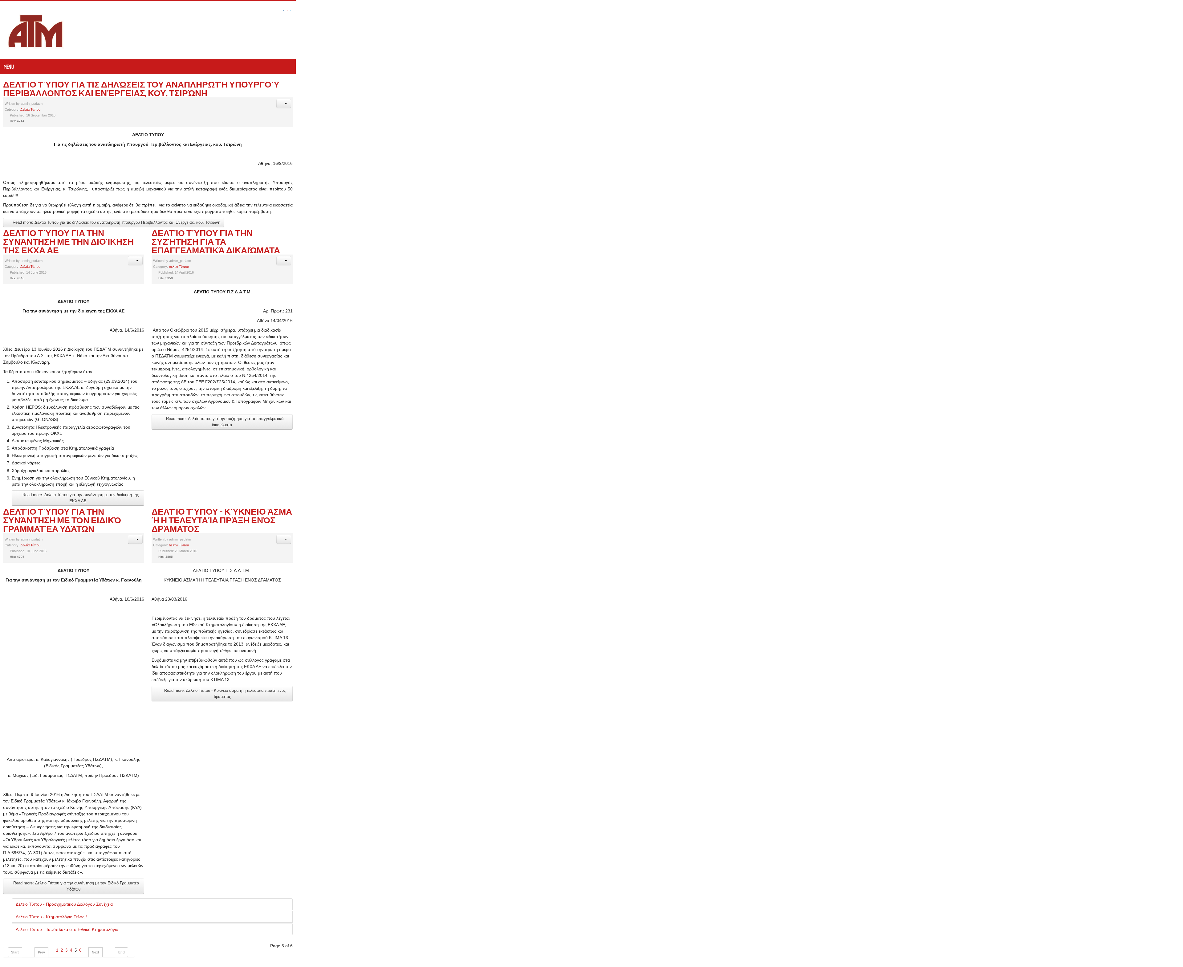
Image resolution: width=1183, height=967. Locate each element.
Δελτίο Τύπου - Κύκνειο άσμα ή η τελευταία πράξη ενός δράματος (764, 404)
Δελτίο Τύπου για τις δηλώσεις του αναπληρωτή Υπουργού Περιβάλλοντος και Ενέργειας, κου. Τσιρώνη (244, 84)
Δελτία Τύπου (30, 101)
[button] (1171, 95)
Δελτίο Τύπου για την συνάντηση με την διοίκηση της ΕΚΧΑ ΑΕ (148, 205)
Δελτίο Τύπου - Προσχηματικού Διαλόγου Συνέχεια (64, 785)
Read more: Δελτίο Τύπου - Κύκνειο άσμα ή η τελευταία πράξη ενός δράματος (685, 520)
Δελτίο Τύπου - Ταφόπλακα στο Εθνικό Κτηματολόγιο (67, 811)
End (121, 834)
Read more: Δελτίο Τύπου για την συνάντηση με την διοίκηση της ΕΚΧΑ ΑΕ (88, 393)
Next (95, 834)
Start (15, 834)
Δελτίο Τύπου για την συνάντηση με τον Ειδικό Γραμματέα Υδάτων (159, 404)
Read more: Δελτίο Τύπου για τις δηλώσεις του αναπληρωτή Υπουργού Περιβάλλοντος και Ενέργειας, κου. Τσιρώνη (115, 194)
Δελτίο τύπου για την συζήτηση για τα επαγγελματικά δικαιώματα (760, 205)
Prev (41, 834)
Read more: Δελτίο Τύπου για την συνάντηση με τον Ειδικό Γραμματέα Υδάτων (82, 771)
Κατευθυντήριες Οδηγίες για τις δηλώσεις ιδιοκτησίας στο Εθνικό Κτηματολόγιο (94, 925)
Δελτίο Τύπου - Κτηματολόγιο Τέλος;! (51, 798)
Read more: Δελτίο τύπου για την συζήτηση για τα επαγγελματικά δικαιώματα (685, 308)
